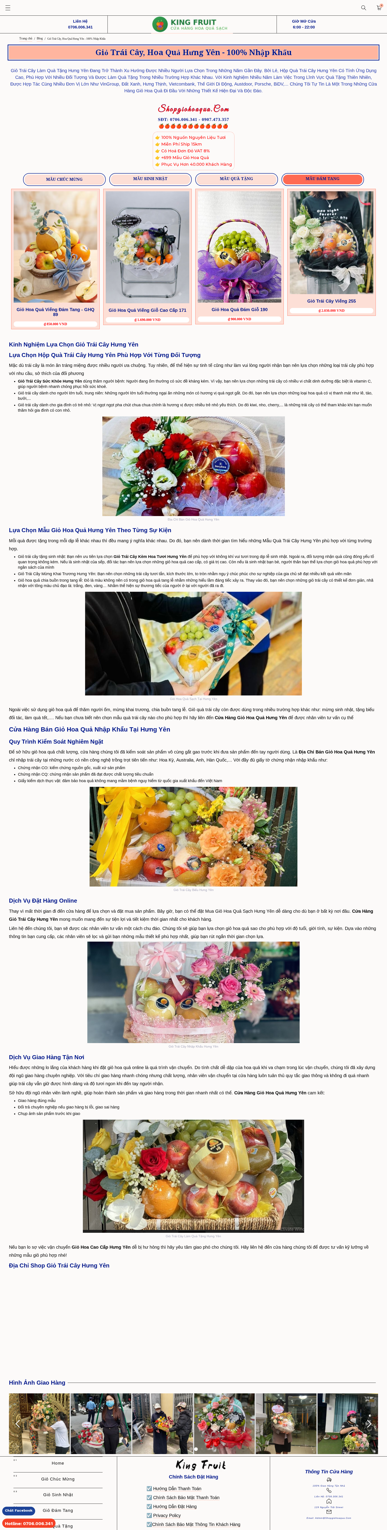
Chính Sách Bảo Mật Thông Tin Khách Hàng (196, 1524)
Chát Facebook (18, 1510)
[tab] (64, 179)
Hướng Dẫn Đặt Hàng (175, 1506)
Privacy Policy (167, 1515)
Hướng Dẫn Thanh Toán (177, 1488)
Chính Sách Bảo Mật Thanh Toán (186, 1497)
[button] (7, 7)
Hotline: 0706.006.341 (29, 1523)
